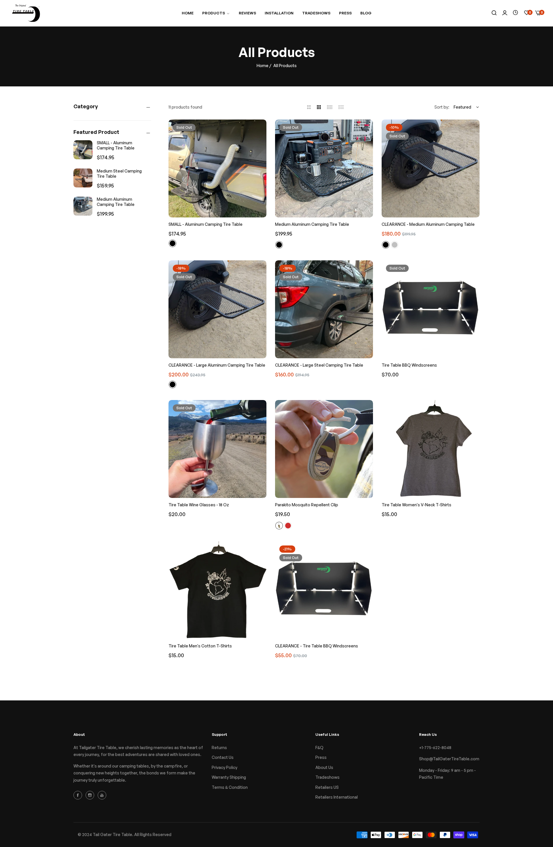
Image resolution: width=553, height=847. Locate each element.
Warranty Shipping (229, 777)
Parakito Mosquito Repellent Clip (306, 504)
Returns (219, 747)
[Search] (494, 13)
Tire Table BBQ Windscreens (409, 365)
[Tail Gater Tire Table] (26, 13)
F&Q (319, 747)
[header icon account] (504, 13)
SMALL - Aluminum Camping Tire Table (116, 145)
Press (321, 757)
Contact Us (223, 757)
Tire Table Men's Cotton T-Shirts (200, 645)
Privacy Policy (224, 767)
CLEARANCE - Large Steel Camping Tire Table (319, 365)
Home (262, 65)
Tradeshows (327, 777)
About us (324, 767)
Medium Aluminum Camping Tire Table (116, 202)
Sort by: (441, 107)
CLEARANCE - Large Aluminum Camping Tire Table (216, 365)
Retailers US (327, 787)
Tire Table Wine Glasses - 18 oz (198, 504)
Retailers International (336, 797)
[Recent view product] (515, 12)
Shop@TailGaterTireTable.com (449, 758)
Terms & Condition (230, 787)
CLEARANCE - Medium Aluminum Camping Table (428, 224)
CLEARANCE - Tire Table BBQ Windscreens (316, 645)
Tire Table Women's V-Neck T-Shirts (416, 504)
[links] (78, 795)
